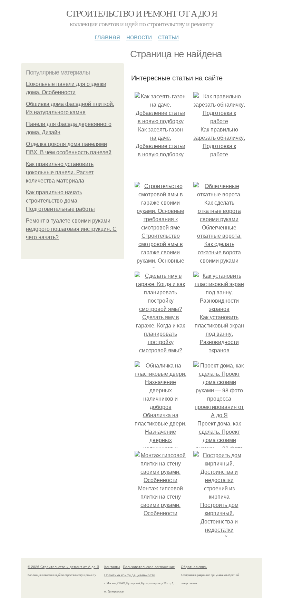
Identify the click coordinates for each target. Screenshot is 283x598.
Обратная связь (194, 566)
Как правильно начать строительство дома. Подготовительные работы (60, 200)
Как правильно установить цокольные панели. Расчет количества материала (60, 172)
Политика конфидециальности (129, 574)
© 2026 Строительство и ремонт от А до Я (63, 566)
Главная (107, 36)
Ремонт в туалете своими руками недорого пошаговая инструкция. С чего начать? (71, 229)
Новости (139, 36)
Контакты (112, 566)
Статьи (168, 36)
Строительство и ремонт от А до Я (141, 13)
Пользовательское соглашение (149, 566)
